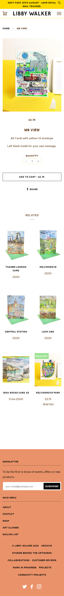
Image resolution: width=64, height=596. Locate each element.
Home (6, 28)
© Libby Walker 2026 (25, 545)
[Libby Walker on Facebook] (32, 587)
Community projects (32, 574)
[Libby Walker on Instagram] (39, 587)
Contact (8, 513)
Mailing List (11, 534)
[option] (32, 75)
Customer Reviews (44, 560)
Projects (45, 567)
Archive (46, 545)
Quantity (32, 155)
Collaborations (19, 560)
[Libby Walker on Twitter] (24, 587)
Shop (6, 520)
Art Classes (11, 527)
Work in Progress (24, 567)
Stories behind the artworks (32, 553)
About (7, 507)
